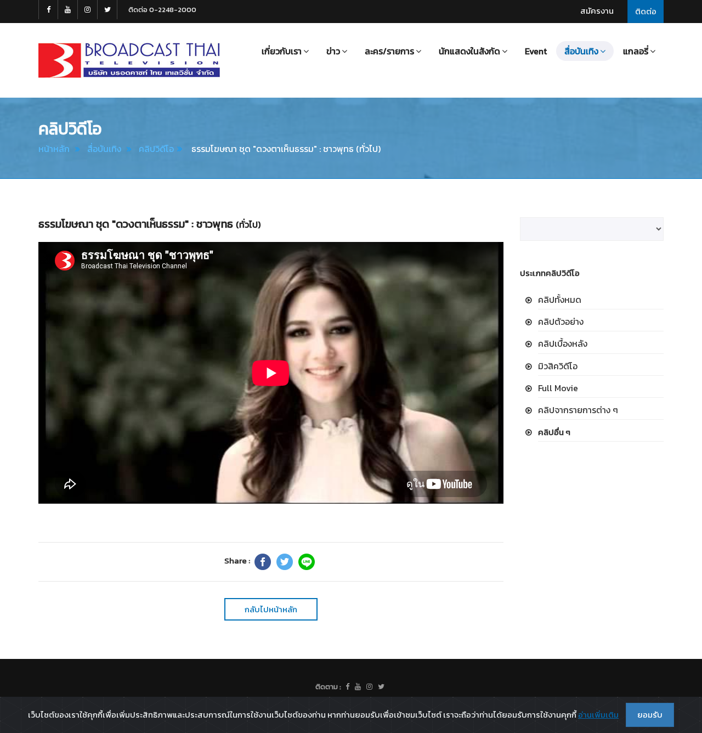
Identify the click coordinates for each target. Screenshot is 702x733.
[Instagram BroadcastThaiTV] (88, 9)
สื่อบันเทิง (104, 148)
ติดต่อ (645, 11)
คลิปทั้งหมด (559, 299)
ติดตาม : (328, 686)
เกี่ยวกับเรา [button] (282, 51)
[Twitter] (284, 562)
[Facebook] (262, 562)
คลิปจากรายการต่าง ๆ (578, 409)
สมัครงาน (597, 10)
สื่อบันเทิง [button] (581, 51)
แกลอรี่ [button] (635, 51)
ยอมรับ (650, 714)
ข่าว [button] (333, 51)
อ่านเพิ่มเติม (598, 714)
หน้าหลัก (54, 148)
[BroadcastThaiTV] (347, 687)
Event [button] (536, 51)
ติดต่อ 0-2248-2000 (162, 9)
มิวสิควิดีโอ (558, 366)
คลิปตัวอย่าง (561, 321)
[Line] (306, 562)
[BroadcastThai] (358, 687)
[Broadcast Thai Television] (129, 60)
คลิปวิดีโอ (156, 148)
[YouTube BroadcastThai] (68, 9)
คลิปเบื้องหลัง (562, 343)
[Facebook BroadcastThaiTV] (48, 9)
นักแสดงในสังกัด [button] (469, 51)
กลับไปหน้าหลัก (271, 609)
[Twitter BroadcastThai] (107, 9)
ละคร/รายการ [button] (389, 51)
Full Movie (558, 387)
